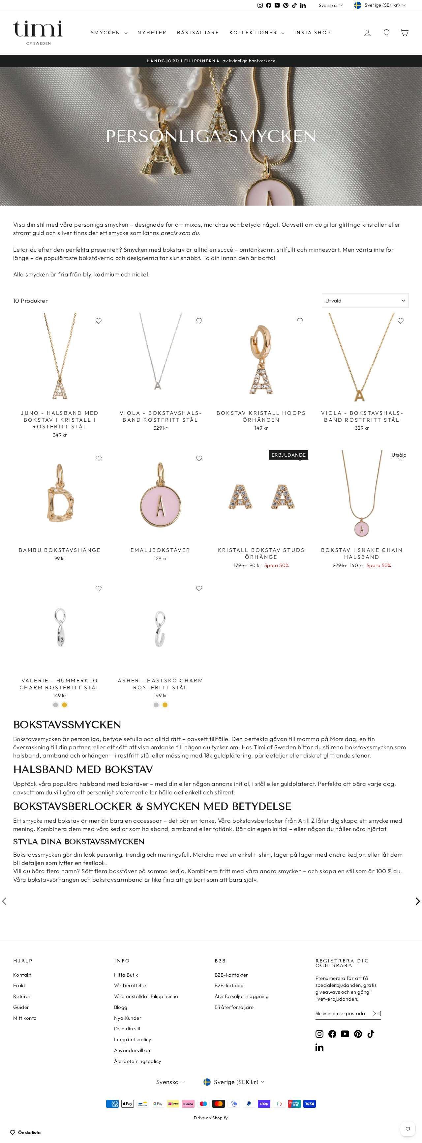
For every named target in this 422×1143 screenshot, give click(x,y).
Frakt (19, 985)
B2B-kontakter (231, 975)
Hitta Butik (126, 975)
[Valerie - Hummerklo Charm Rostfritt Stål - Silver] (55, 705)
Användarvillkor (132, 1050)
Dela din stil (127, 1028)
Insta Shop (312, 32)
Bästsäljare (198, 32)
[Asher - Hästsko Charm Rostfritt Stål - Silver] (156, 705)
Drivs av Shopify (211, 1117)
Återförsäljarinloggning (242, 996)
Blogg (121, 1007)
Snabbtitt (60, 399)
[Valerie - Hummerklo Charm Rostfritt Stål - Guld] (64, 705)
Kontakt (22, 975)
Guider (21, 1007)
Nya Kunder (128, 1018)
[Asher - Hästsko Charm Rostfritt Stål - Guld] (165, 705)
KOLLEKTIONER (254, 32)
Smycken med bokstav (154, 249)
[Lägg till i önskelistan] (99, 321)
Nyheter (152, 32)
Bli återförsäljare (234, 1007)
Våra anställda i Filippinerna (146, 996)
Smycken (107, 32)
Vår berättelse (130, 985)
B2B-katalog (229, 985)
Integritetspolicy (133, 1039)
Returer (22, 996)
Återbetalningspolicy (138, 1061)
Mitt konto (25, 1018)
